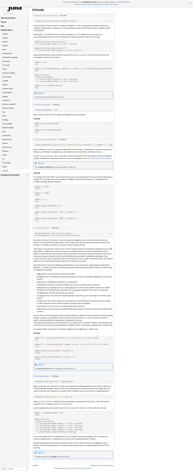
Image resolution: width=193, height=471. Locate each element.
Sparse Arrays (7, 147)
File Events (6, 65)
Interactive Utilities (8, 73)
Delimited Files (7, 53)
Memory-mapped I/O (9, 104)
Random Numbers (8, 127)
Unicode (5, 171)
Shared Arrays (7, 139)
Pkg (3, 112)
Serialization (6, 135)
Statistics (5, 151)
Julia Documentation (8, 18)
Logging (5, 96)
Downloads (6, 61)
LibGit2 (4, 84)
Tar (3, 159)
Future (4, 69)
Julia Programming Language (83, 468)
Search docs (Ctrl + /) (9, 13)
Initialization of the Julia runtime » (102, 465)
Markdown (6, 100)
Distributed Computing (9, 57)
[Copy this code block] (110, 21)
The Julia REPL (7, 124)
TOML (4, 155)
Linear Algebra (7, 92)
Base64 (5, 42)
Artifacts (5, 38)
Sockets (5, 143)
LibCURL (5, 81)
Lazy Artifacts (7, 77)
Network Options (8, 108)
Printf (4, 116)
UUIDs (4, 167)
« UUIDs (35, 465)
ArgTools (5, 34)
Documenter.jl (66, 468)
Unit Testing (6, 163)
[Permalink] (45, 93)
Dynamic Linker (7, 88)
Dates (4, 49)
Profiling (5, 120)
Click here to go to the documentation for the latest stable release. (96, 4)
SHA (3, 131)
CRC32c (5, 45)
